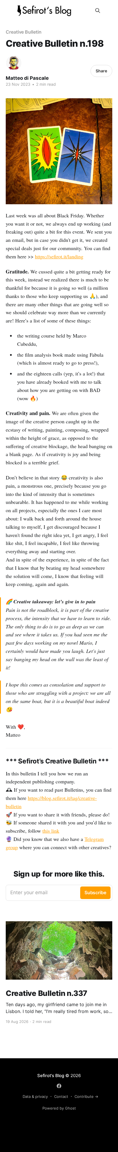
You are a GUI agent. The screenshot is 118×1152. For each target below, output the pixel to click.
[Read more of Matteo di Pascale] (14, 63)
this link (50, 830)
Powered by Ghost (59, 1108)
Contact (61, 1096)
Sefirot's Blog (50, 1075)
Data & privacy (35, 1096)
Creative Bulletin (24, 32)
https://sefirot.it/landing (59, 256)
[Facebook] (59, 1086)
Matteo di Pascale (27, 78)
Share (101, 70)
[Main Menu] (109, 10)
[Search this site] (97, 10)
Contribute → (86, 1096)
